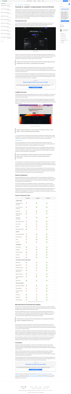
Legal (43, 388)
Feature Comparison (63, 38)
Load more (2, 41)
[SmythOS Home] (4, 1)
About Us (40, 386)
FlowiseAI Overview (63, 35)
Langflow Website (18, 140)
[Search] (69, 4)
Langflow (17, 135)
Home (16, 4)
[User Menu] (69, 1)
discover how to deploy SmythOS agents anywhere (37, 376)
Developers (21, 4)
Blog (18, 4)
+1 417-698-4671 (49, 390)
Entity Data (41, 392)
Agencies (31, 386)
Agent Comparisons (27, 4)
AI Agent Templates (47, 386)
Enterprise (36, 386)
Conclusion (62, 42)
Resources (34, 388)
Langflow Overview (63, 36)
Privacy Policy (39, 388)
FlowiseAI (17, 23)
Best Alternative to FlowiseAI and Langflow (64, 40)
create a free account (33, 375)
